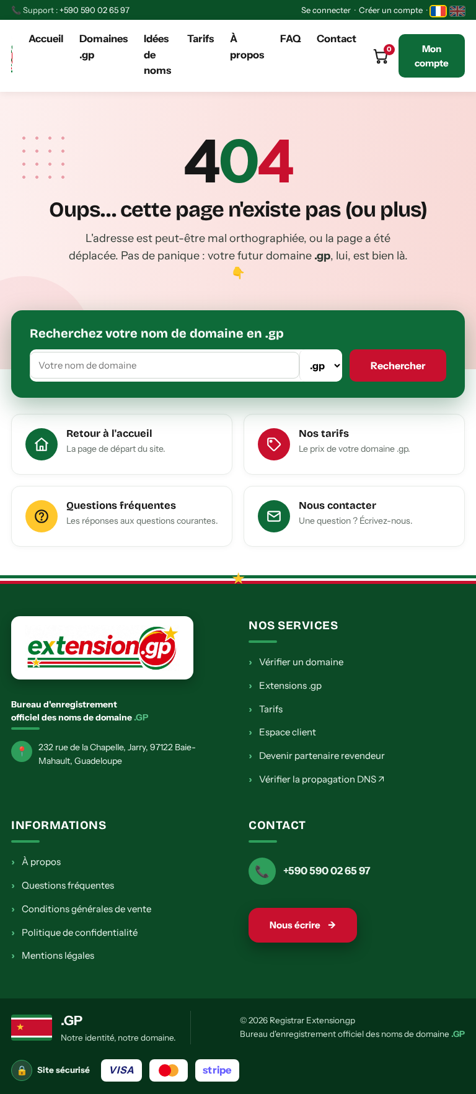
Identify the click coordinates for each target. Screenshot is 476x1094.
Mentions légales (52, 955)
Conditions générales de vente (81, 908)
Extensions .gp (285, 685)
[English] (457, 11)
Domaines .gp (103, 46)
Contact (336, 38)
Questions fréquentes (62, 885)
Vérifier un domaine (296, 661)
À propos (247, 46)
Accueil (46, 38)
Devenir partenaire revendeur (317, 755)
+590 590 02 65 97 (95, 10)
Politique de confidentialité (74, 932)
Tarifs (200, 38)
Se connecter (326, 10)
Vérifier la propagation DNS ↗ (316, 779)
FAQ (290, 38)
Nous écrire (303, 925)
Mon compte (432, 56)
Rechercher (398, 365)
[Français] (438, 11)
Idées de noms (157, 54)
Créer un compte (391, 10)
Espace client (282, 731)
